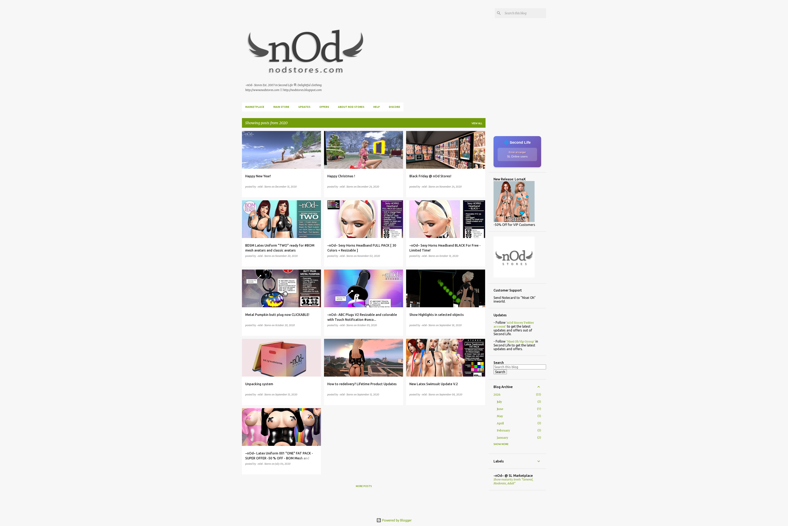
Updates (304, 107)
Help (376, 107)
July (499, 402)
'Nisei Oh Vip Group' (520, 341)
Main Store (281, 107)
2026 (497, 394)
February (503, 430)
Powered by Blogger (396, 520)
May (500, 416)
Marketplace (254, 107)
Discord (394, 107)
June (500, 409)
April (500, 423)
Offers (324, 107)
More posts (364, 486)
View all (477, 123)
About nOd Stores (351, 107)
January (502, 437)
